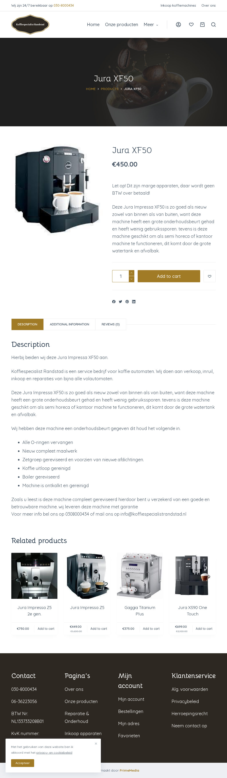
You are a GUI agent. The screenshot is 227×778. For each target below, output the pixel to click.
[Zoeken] (213, 24)
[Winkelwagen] (202, 24)
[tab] (27, 324)
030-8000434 (64, 5)
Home (93, 24)
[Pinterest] (127, 301)
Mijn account (131, 699)
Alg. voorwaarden (190, 689)
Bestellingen (130, 711)
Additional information (69, 324)
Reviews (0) (111, 324)
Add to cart (169, 276)
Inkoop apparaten (83, 733)
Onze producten (121, 24)
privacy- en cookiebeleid (54, 753)
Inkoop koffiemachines (178, 5)
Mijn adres (128, 723)
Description (27, 324)
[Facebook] (113, 301)
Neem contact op (189, 725)
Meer (149, 24)
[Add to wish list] (210, 276)
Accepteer (23, 763)
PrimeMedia (129, 770)
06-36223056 (24, 701)
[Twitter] (120, 301)
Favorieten (129, 735)
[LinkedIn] (133, 301)
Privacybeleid (185, 701)
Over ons (209, 5)
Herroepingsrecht (190, 713)
